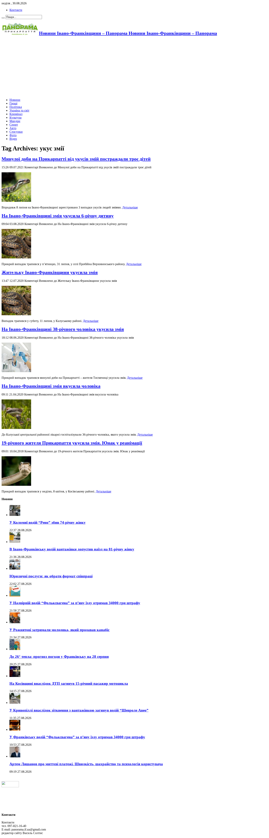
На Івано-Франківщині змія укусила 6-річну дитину (58, 215)
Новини (14, 99)
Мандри (14, 121)
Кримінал (15, 114)
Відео (13, 138)
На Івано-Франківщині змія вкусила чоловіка (51, 386)
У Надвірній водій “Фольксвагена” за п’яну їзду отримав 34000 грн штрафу (74, 603)
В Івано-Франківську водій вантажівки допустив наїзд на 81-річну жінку (71, 549)
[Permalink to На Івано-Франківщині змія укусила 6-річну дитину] (16, 257)
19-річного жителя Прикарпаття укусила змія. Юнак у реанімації (72, 442)
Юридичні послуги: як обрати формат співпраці (51, 576)
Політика (15, 107)
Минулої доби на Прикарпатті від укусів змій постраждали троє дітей (76, 158)
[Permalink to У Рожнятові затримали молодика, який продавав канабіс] (14, 622)
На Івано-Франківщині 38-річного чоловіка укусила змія (63, 329)
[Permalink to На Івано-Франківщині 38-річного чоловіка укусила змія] (16, 371)
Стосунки (16, 131)
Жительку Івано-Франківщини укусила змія (50, 272)
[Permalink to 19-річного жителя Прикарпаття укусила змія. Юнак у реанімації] (16, 484)
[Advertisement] (120, 67)
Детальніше (130, 207)
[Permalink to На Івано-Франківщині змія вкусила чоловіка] (16, 428)
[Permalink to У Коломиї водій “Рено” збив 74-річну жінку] (14, 514)
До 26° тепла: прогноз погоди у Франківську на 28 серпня (59, 657)
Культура (15, 117)
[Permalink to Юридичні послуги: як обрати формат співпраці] (14, 568)
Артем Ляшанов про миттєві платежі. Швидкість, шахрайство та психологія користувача (86, 764)
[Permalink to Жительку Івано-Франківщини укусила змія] (16, 314)
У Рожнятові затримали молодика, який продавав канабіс (59, 630)
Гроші (13, 103)
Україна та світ (19, 110)
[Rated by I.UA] (10, 786)
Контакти (15, 10)
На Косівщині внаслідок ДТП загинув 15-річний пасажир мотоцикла (68, 683)
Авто (12, 128)
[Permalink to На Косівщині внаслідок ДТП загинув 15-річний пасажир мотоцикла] (14, 676)
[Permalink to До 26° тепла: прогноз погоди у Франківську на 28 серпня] (14, 649)
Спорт (13, 124)
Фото (13, 135)
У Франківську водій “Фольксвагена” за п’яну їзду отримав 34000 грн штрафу (77, 737)
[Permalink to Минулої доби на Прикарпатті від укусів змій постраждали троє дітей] (16, 200)
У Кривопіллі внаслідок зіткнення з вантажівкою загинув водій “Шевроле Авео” (78, 710)
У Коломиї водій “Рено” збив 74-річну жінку (47, 522)
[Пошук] (3, 17)
